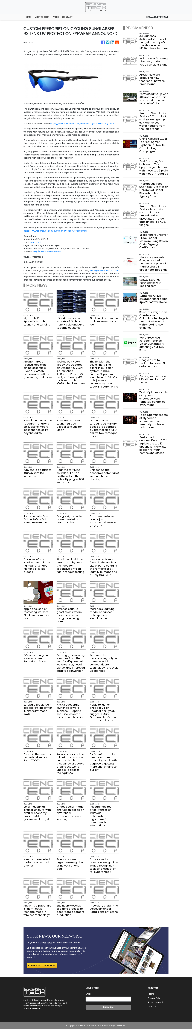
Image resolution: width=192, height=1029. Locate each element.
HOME (28, 17)
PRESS (56, 17)
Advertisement (155, 1002)
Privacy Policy (155, 998)
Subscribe (108, 1007)
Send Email (35, 242)
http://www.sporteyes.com (47, 251)
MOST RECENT (41, 17)
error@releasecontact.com (104, 270)
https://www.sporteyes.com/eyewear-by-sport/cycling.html (82, 123)
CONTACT (67, 17)
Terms (151, 993)
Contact (152, 1006)
